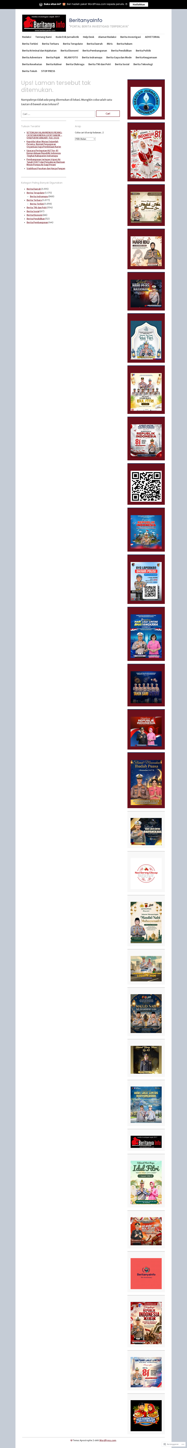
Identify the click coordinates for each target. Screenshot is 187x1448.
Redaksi (26, 37)
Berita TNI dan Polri (99, 64)
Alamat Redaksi (107, 37)
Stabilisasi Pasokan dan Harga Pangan (46, 168)
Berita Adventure (32, 57)
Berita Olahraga (75, 64)
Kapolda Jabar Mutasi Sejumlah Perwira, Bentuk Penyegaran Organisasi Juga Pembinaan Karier (44, 144)
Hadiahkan (139, 4)
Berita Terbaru (50, 43)
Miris (110, 43)
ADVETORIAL (152, 37)
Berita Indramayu (92, 57)
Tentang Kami (43, 37)
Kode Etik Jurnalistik (67, 37)
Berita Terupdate (73, 43)
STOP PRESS (48, 71)
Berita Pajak (53, 57)
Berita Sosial (122, 64)
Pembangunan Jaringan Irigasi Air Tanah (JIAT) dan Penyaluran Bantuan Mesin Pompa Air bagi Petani (46, 162)
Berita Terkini (30, 43)
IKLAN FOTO (71, 57)
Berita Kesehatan (32, 64)
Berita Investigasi (130, 37)
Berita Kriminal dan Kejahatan (39, 50)
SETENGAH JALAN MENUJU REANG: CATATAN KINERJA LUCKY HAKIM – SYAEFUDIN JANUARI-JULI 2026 (44, 135)
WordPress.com (107, 1440)
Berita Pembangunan (95, 50)
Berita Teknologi (143, 64)
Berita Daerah (95, 43)
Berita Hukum (124, 43)
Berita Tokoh (29, 71)
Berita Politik (143, 50)
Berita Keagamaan (146, 57)
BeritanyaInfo (85, 20)
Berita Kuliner (54, 64)
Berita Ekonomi (69, 50)
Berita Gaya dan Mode (119, 57)
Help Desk (88, 37)
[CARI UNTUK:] (58, 114)
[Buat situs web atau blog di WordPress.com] (71, 1440)
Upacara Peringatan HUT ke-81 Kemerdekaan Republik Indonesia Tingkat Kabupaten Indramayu (44, 153)
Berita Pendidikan (121, 50)
